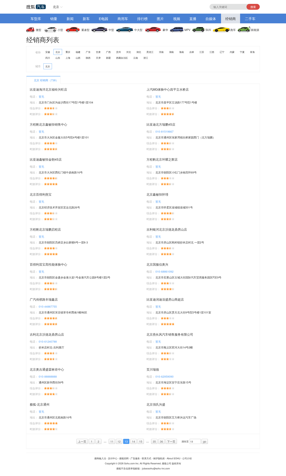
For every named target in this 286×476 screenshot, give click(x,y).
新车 (86, 18)
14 (133, 441)
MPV (187, 30)
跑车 (233, 30)
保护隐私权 (159, 458)
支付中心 (112, 458)
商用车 (123, 18)
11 (111, 441)
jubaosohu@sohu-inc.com (156, 468)
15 (140, 441)
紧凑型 (85, 30)
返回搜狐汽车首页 (36, 7)
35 (154, 441)
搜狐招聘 (124, 458)
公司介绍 (187, 458)
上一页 (82, 441)
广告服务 (135, 458)
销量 (53, 18)
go (204, 441)
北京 (56, 6)
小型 (60, 30)
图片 (160, 18)
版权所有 (176, 463)
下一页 (171, 441)
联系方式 (146, 458)
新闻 (70, 18)
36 (161, 441)
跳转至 (185, 441)
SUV (208, 30)
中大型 (138, 30)
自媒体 (210, 18)
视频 (176, 18)
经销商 (230, 18)
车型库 (36, 18)
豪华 (165, 30)
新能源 (255, 30)
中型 (111, 30)
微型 (38, 30)
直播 (192, 18)
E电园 (103, 18)
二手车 (250, 18)
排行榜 (142, 18)
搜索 (253, 7)
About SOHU (173, 458)
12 (119, 441)
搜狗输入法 (100, 458)
